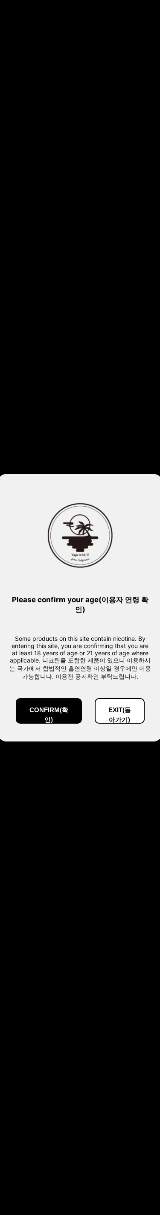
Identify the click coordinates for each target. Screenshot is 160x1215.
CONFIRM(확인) (48, 714)
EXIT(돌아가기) (119, 714)
